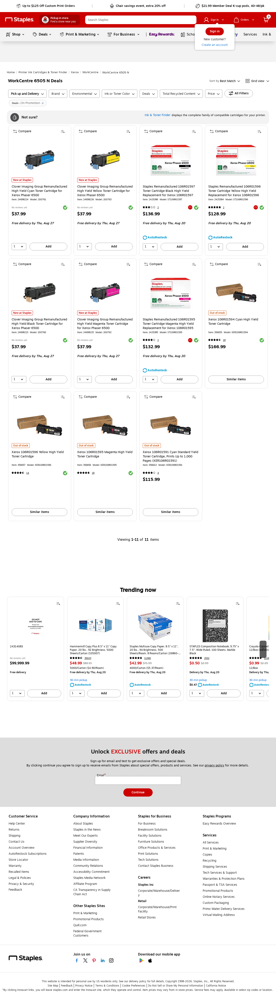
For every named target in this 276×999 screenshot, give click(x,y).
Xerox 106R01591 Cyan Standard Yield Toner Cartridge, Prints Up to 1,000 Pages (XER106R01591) (170, 456)
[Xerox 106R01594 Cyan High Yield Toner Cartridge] (236, 292)
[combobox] (140, 20)
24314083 (16, 646)
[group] (35, 649)
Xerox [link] (75, 72)
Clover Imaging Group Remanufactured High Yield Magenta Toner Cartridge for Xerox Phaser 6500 (105, 323)
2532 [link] (206, 658)
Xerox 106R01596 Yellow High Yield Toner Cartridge (38, 454)
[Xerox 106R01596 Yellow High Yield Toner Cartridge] (39, 425)
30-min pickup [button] (78, 680)
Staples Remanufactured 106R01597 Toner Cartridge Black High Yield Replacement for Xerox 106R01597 (169, 191)
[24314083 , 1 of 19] (35, 626)
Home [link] (11, 72)
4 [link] (158, 473)
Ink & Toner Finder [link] (157, 115)
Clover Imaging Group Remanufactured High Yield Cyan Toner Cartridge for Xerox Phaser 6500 (39, 191)
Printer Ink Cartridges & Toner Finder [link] (43, 72)
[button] (192, 20)
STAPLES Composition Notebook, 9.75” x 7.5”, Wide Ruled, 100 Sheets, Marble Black (214, 650)
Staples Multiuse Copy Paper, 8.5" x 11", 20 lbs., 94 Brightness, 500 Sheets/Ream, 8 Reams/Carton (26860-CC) (154, 650)
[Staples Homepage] (19, 20)
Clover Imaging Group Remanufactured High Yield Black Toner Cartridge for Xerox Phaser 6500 (39, 323)
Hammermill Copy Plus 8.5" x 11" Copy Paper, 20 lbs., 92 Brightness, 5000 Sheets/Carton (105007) (93, 650)
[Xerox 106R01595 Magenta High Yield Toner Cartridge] (105, 425)
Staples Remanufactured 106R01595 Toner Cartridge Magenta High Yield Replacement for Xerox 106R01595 (169, 323)
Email (101, 775)
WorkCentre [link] (90, 72)
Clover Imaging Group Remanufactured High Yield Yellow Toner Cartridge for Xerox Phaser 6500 (105, 191)
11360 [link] (147, 658)
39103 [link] (88, 658)
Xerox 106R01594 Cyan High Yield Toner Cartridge (233, 321)
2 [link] (158, 207)
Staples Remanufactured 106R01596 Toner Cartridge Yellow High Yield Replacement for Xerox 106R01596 (234, 191)
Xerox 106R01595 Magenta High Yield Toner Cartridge (104, 454)
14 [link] (27, 473)
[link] (46, 6)
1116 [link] (266, 658)
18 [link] (224, 340)
